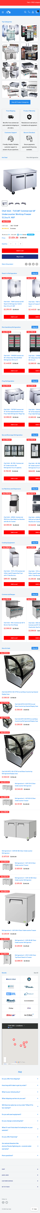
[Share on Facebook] (26, 264)
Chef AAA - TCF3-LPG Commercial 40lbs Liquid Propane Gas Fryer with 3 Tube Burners (14, 573)
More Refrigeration (32, 157)
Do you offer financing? (9, 1137)
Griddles (10, 89)
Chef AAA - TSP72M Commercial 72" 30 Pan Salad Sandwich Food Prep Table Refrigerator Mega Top (14, 412)
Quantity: (5, 244)
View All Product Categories (20, 102)
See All (36, 973)
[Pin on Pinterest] (29, 264)
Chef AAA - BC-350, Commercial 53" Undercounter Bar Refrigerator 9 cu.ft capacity (13, 465)
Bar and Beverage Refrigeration (29, 52)
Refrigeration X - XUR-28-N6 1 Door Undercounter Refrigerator (25, 941)
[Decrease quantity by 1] (11, 244)
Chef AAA (5, 225)
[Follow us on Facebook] (3, 1202)
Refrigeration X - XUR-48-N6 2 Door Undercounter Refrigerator (26, 879)
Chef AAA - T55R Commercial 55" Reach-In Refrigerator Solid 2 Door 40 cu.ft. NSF (14, 304)
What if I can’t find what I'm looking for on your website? (17, 1128)
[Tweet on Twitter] (33, 264)
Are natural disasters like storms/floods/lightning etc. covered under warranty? (16, 1146)
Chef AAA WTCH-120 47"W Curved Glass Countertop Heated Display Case (20, 693)
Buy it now (20, 256)
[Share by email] (37, 264)
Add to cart (20, 251)
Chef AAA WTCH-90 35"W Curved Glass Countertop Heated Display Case (26, 705)
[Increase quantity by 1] (21, 244)
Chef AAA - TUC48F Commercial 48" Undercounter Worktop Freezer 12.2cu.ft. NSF (18, 214)
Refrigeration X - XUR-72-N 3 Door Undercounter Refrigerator (25, 784)
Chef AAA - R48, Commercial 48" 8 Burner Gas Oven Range (14, 624)
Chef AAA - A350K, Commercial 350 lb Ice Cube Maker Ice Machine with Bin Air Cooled (14, 519)
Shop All (34, 273)
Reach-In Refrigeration (11, 33)
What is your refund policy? (11, 1092)
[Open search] (25, 12)
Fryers (11, 70)
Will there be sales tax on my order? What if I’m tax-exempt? (17, 1106)
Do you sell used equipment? (11, 1114)
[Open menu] (3, 12)
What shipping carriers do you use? (13, 1098)
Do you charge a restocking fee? (12, 1121)
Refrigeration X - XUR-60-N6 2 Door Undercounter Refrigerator (17, 852)
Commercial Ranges (29, 89)
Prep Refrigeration (10, 52)
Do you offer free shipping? (11, 1079)
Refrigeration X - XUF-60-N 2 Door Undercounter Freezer (25, 799)
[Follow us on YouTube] (6, 1202)
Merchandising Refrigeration (29, 33)
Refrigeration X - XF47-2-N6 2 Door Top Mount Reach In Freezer (25, 956)
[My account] (33, 12)
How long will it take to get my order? (14, 1085)
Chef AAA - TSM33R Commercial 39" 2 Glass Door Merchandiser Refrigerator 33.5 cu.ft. (14, 358)
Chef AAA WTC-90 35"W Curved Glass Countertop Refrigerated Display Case (26, 720)
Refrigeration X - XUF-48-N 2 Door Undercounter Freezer (25, 864)
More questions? (7, 1155)
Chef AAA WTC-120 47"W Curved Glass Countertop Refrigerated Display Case (17, 772)
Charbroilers (29, 70)
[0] (36, 12)
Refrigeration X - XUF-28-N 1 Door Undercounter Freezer (19, 930)
